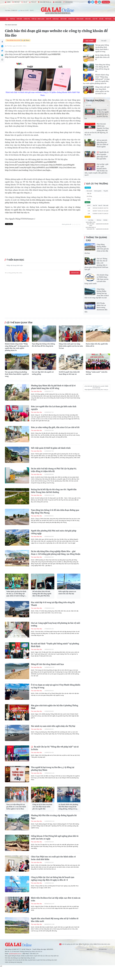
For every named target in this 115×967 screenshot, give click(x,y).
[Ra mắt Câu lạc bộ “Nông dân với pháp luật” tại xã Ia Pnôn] (17, 753)
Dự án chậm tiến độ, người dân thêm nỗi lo (102, 57)
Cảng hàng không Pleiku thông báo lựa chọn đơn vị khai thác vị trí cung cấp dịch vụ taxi (97, 293)
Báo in (25, 2)
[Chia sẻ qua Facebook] (2, 41)
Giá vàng (87, 216)
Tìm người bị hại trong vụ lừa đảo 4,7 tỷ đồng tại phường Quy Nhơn (52, 768)
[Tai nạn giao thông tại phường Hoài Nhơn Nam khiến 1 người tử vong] (88, 47)
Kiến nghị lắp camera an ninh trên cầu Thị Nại (67, 593)
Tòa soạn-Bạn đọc (11, 24)
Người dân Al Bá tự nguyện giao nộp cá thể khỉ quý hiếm (102, 155)
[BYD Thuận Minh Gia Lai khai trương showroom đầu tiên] (90, 305)
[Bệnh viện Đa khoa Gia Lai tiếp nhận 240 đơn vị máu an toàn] (17, 905)
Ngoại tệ (87, 202)
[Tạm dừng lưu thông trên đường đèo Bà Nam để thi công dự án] (88, 67)
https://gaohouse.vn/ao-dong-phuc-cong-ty (96, 389)
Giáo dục (56, 19)
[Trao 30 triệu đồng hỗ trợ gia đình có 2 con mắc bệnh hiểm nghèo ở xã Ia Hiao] (16, 794)
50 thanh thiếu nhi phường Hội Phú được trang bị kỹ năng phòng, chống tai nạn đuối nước (68, 807)
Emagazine (58, 2)
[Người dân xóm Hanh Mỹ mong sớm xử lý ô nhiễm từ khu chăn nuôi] (17, 925)
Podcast (33, 2)
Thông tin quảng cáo (96, 239)
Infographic (69, 2)
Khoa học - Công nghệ (75, 19)
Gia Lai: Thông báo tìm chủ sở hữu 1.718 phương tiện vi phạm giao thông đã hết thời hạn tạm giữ (96, 264)
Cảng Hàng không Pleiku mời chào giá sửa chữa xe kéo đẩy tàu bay (97, 249)
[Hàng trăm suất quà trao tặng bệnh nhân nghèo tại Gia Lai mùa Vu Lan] (88, 89)
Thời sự (12, 19)
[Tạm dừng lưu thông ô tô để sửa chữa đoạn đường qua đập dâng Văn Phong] (17, 517)
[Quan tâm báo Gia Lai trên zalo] (92, 2)
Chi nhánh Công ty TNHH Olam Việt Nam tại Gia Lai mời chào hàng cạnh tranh (96, 279)
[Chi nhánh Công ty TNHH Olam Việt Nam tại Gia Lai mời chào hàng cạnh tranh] (90, 277)
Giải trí (95, 19)
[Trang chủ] (7, 19)
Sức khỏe (63, 19)
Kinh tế (48, 19)
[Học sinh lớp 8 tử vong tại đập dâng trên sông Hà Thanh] (17, 609)
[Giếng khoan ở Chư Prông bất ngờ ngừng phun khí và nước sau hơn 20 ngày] (17, 843)
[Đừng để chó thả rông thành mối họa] (17, 671)
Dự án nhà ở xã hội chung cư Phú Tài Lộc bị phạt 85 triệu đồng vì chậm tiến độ (53, 469)
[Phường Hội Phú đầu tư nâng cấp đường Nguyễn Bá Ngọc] (17, 822)
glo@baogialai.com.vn (15, 953)
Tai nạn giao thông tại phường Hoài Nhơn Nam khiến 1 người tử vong (102, 48)
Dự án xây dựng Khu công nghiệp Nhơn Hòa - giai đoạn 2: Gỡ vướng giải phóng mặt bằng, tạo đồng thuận (55, 552)
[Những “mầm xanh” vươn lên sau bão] (98, 362)
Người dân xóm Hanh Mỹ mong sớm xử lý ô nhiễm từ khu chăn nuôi (54, 919)
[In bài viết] (2, 59)
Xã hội (101, 19)
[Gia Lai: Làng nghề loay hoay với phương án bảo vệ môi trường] (17, 630)
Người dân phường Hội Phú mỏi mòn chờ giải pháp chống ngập (53, 532)
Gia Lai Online (18, 944)
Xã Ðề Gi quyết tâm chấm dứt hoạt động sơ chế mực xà (69, 373)
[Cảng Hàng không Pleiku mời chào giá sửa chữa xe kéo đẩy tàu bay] (90, 247)
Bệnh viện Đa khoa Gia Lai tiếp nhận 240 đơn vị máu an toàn (55, 899)
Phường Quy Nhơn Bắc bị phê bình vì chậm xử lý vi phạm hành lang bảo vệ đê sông (53, 386)
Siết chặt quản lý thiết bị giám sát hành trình (51, 448)
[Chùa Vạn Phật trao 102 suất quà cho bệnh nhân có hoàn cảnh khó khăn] (17, 863)
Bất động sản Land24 (98, 386)
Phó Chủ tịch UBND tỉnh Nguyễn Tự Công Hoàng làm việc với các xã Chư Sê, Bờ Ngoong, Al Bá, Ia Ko (97, 129)
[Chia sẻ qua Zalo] (2, 46)
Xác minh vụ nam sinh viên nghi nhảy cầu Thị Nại (53, 726)
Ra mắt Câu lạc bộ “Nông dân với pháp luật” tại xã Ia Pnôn (55, 748)
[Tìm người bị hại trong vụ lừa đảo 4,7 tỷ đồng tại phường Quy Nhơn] (17, 774)
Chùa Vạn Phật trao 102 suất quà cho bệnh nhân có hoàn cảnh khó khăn (53, 858)
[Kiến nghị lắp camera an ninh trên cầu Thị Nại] (68, 581)
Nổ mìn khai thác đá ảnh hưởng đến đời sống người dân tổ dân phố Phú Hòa (41, 594)
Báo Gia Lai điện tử (57, 10)
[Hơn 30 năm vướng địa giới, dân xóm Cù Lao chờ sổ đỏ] (17, 434)
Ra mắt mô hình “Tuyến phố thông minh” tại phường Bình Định (55, 645)
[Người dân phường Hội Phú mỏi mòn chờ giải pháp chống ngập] (17, 537)
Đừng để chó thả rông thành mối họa (47, 664)
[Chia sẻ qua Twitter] (2, 50)
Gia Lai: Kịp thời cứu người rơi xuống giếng (43, 373)
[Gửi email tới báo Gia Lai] (99, 2)
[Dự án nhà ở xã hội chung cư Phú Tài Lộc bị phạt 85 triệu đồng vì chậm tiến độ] (17, 475)
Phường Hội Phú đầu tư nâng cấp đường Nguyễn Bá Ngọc (54, 816)
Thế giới (19, 19)
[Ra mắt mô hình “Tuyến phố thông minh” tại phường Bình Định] (17, 650)
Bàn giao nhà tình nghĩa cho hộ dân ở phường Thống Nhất (54, 706)
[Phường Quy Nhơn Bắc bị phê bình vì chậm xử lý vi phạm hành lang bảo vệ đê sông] (17, 392)
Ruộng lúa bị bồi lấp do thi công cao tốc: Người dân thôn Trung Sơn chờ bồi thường (54, 490)
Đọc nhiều (90, 41)
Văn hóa (88, 19)
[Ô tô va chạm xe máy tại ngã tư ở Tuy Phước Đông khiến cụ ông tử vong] (17, 692)
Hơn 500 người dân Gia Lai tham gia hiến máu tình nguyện (53, 407)
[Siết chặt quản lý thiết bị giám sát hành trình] (17, 455)
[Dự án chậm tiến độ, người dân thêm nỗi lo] (88, 57)
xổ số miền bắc (88, 386)
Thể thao (108, 19)
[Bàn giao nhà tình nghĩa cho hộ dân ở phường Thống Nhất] (17, 712)
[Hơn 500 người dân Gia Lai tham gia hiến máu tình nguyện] (17, 413)
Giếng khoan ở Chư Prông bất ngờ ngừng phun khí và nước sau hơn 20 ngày (54, 837)
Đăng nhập (106, 2)
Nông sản (87, 187)
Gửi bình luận (75, 272)
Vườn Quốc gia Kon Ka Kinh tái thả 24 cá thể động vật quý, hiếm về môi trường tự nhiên (16, 594)
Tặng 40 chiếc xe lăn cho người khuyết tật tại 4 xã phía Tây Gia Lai (97, 114)
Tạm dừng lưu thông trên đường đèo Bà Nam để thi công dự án (102, 68)
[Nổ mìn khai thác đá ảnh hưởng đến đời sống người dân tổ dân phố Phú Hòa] (42, 581)
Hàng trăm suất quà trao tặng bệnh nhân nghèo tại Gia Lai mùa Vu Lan (102, 90)
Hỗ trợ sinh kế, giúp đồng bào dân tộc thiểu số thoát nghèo (102, 143)
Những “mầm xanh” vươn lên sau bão (96, 373)
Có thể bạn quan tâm (19, 322)
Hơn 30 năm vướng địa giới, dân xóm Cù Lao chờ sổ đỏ (55, 427)
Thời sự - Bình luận (38, 19)
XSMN (106, 386)
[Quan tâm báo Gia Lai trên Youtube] (96, 2)
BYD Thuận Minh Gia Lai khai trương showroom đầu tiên (96, 307)
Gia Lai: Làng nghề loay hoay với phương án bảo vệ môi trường (55, 624)
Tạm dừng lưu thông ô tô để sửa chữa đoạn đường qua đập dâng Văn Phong (55, 511)
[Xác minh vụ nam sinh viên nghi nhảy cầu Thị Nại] (17, 733)
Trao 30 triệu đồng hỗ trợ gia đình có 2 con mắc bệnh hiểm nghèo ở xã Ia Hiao (16, 807)
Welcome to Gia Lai (45, 2)
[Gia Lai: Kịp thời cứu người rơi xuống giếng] (44, 362)
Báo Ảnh (16, 2)
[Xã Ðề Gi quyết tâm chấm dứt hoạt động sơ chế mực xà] (71, 362)
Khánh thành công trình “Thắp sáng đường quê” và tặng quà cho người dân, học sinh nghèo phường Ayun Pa (96, 79)
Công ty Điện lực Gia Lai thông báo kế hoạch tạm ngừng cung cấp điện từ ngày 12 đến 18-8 (52, 878)
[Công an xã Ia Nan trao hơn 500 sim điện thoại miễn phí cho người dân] (42, 794)
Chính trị (27, 19)
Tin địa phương (95, 100)
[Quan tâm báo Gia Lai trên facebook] (89, 2)
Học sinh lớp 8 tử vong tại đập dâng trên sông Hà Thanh (53, 603)
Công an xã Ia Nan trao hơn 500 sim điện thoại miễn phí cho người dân (42, 807)
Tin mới (103, 41)
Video (8, 2)
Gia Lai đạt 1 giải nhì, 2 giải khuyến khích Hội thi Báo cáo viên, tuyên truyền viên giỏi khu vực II (96, 169)
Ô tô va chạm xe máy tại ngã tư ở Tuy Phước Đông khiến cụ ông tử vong (55, 686)
